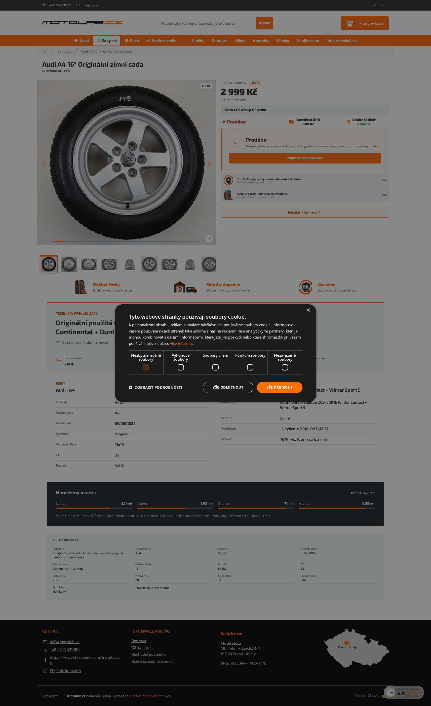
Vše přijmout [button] (279, 387)
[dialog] (215, 353)
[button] (155, 387)
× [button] (308, 310)
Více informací (182, 343)
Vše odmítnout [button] (228, 387)
